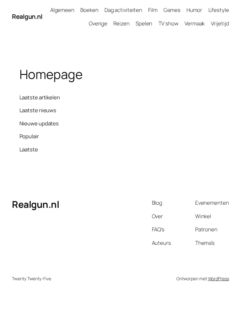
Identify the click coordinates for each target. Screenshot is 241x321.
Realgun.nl (27, 16)
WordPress (218, 279)
